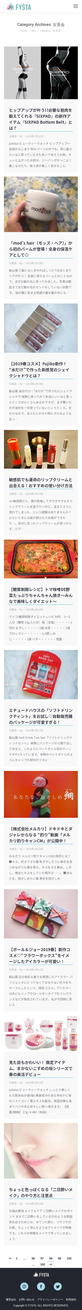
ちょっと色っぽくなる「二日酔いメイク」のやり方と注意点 (41, 1192)
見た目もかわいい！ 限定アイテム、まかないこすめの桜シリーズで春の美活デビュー (40, 1068)
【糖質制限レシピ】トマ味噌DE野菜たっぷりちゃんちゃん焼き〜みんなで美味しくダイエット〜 (41, 595)
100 (69, 1258)
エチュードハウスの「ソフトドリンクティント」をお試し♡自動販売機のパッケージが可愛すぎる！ (41, 716)
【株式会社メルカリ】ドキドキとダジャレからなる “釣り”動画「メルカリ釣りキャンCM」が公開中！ (40, 835)
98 (50, 1258)
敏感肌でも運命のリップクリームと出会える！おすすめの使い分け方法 (40, 482)
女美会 (13, 136)
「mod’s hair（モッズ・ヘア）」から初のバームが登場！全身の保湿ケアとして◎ (40, 249)
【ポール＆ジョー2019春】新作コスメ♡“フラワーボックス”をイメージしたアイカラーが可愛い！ (39, 955)
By (21, 136)
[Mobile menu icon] (75, 6)
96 (33, 1258)
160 (42, 1264)
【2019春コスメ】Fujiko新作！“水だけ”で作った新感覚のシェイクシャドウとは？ (39, 369)
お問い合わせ (26, 1299)
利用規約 (71, 1299)
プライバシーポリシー (50, 1299)
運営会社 (11, 1299)
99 (59, 1258)
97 (42, 1258)
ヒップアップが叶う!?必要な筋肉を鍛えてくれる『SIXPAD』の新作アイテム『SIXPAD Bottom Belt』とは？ (40, 119)
